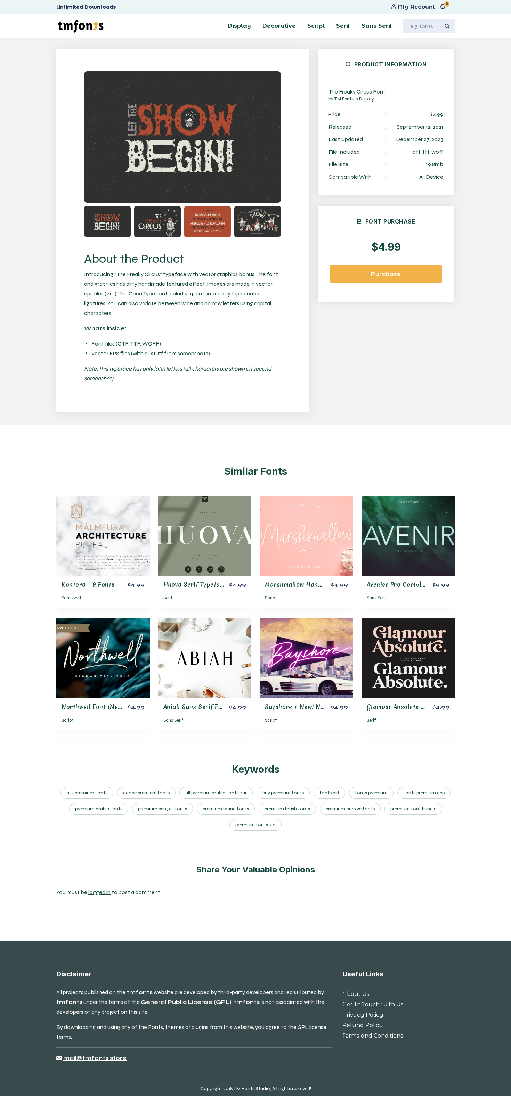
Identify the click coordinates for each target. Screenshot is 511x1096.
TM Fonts (344, 99)
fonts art (329, 793)
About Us (356, 994)
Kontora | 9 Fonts (88, 584)
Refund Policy (362, 1025)
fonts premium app (424, 793)
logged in (99, 892)
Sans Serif (72, 598)
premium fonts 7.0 (255, 825)
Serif (168, 598)
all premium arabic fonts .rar (216, 793)
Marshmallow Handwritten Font (311, 584)
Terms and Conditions (372, 1035)
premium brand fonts (226, 809)
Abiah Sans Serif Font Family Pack (214, 707)
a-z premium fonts (86, 793)
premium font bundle (413, 809)
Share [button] (110, 83)
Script (271, 598)
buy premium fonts (283, 793)
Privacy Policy (362, 1015)
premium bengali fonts (162, 809)
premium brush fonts (287, 809)
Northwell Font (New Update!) (106, 707)
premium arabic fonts (98, 809)
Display (366, 99)
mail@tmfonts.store (95, 1058)
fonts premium (371, 793)
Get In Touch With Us (373, 1004)
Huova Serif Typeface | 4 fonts (209, 584)
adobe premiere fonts (146, 793)
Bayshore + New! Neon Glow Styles (316, 707)
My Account (415, 6)
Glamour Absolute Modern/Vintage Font (425, 707)
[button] (267, 137)
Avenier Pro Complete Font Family (417, 584)
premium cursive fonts (350, 809)
